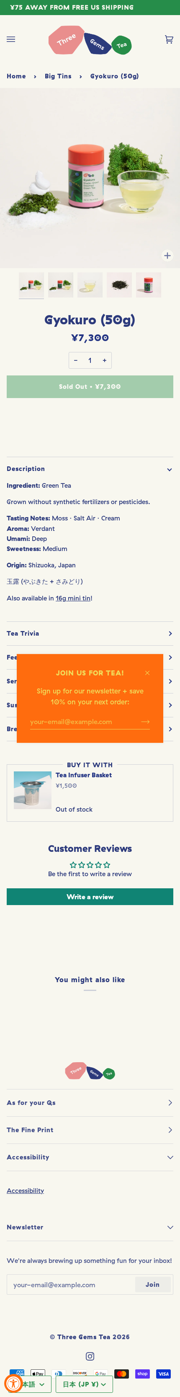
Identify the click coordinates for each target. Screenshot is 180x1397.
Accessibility (25, 1191)
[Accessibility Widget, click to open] (13, 1383)
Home (16, 76)
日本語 (26, 1384)
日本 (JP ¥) (81, 1384)
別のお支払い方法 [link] (90, 438)
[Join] (139, 721)
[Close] (151, 669)
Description (26, 469)
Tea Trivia (23, 633)
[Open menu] (19, 39)
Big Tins (58, 76)
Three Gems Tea (84, 1337)
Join (153, 1284)
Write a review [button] (90, 897)
